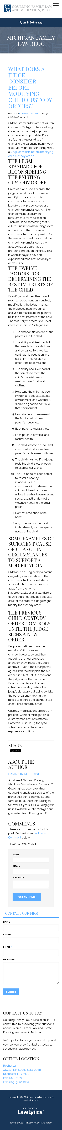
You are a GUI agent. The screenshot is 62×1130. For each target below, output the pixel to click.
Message (18, 877)
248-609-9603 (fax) (16, 1082)
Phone (8, 934)
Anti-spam (46, 1122)
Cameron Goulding (29, 113)
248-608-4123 (33, 22)
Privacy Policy (32, 1122)
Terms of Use (16, 1122)
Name (16, 854)
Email (16, 866)
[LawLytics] (31, 1111)
